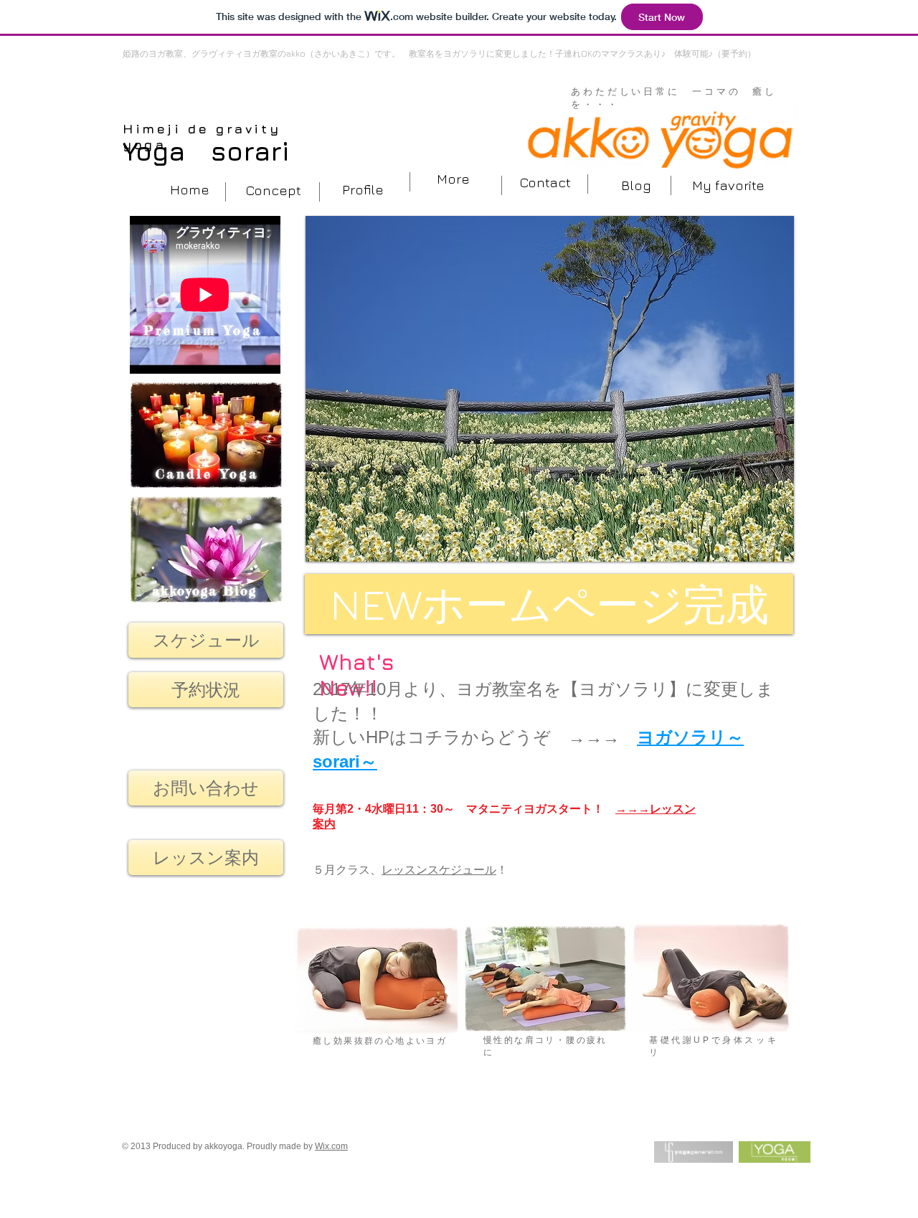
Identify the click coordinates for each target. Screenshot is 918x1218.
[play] (764, 549)
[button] (727, 185)
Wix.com (331, 1146)
